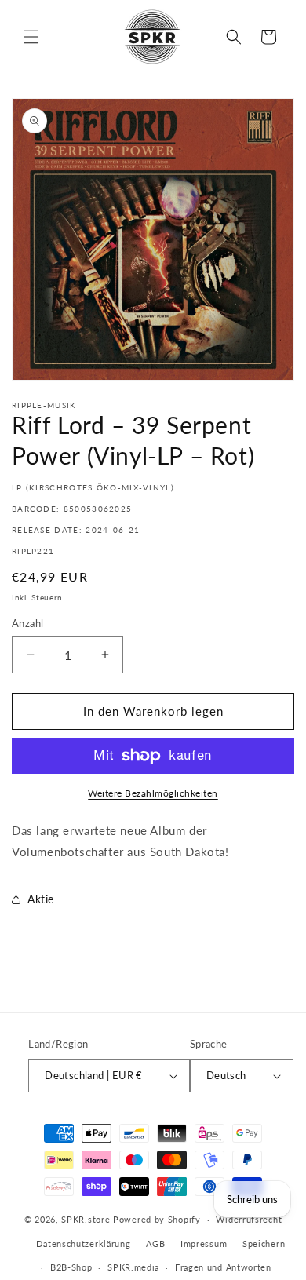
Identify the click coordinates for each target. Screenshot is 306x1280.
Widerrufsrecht (249, 1219)
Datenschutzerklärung (83, 1243)
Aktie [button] (40, 899)
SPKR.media (133, 1267)
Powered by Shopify (157, 1219)
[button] (31, 37)
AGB (155, 1243)
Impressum (203, 1243)
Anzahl (27, 623)
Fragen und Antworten (223, 1267)
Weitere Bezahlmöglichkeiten (153, 793)
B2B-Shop (71, 1267)
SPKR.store (85, 1219)
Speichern (263, 1243)
